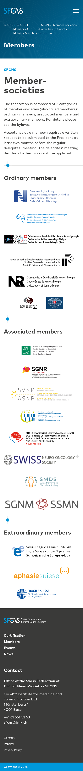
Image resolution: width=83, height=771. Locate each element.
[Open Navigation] (76, 10)
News (8, 654)
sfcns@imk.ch (15, 722)
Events (9, 648)
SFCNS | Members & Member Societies (25, 29)
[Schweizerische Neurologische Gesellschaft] (41, 196)
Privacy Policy (13, 750)
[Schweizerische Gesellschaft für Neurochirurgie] (41, 218)
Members (12, 641)
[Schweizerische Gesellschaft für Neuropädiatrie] (41, 260)
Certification (14, 635)
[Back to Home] (13, 11)
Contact (9, 737)
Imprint (9, 743)
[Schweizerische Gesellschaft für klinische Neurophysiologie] (41, 239)
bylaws (23, 124)
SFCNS (8, 25)
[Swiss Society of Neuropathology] (28, 303)
